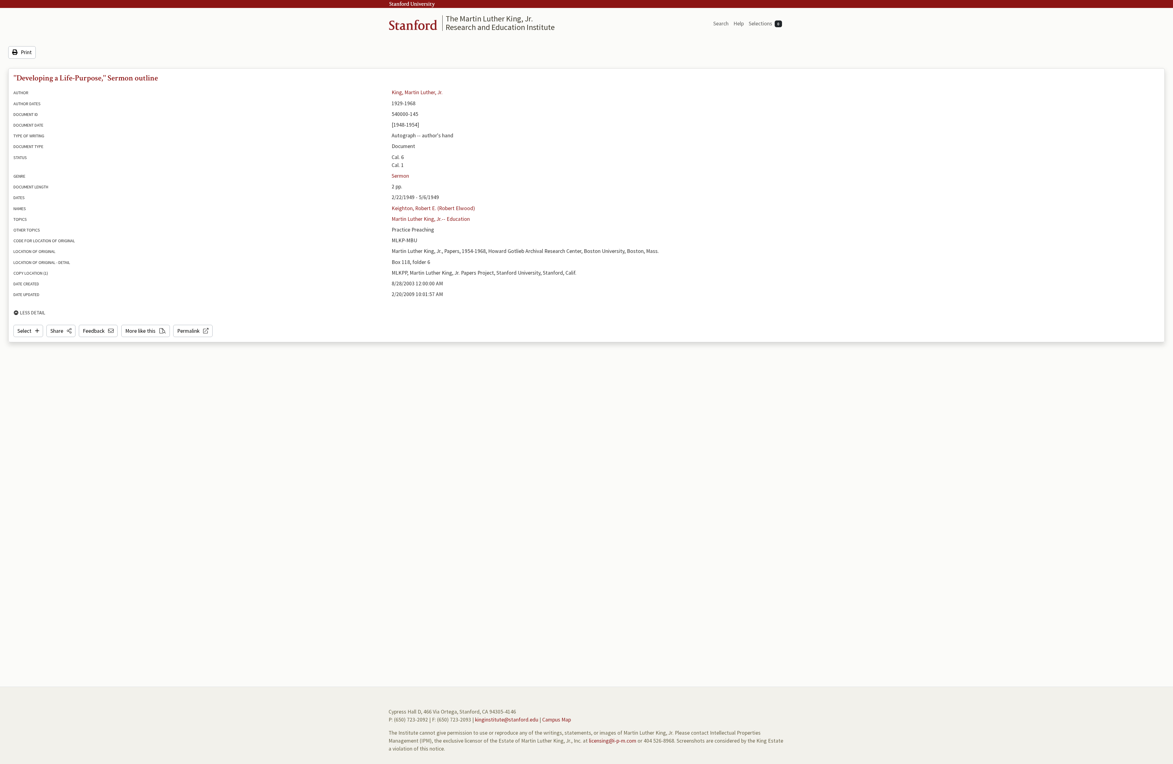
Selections (764, 23)
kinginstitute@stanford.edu (506, 719)
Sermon (400, 175)
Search (721, 23)
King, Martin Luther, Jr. (417, 92)
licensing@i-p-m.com (612, 740)
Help (738, 23)
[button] (60, 331)
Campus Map (556, 719)
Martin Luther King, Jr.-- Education (431, 219)
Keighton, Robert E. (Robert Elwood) (433, 208)
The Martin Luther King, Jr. (489, 18)
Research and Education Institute (500, 27)
